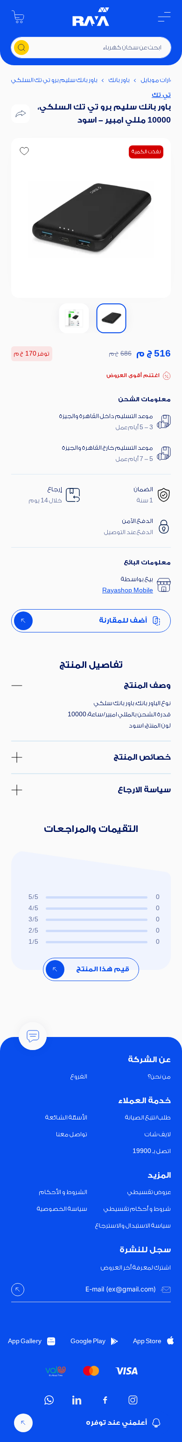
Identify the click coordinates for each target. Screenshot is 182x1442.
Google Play (87, 1341)
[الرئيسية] (91, 16)
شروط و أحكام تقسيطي (137, 1208)
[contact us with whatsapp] (33, 1036)
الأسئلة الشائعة (66, 1117)
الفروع (78, 1076)
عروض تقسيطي (149, 1191)
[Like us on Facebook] (105, 1400)
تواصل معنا (71, 1134)
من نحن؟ (159, 1076)
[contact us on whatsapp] (49, 1400)
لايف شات (158, 1134)
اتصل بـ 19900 (152, 1150)
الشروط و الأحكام (63, 1191)
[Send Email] (17, 1289)
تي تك (161, 94)
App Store (147, 1341)
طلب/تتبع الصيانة (148, 1117)
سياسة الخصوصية (62, 1208)
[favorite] (24, 151)
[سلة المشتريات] (17, 16)
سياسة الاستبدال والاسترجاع (133, 1225)
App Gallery (25, 1341)
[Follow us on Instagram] (133, 1400)
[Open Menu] (164, 16)
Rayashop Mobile (127, 590)
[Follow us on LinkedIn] (77, 1400)
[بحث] (21, 47)
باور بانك (119, 79)
